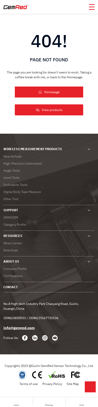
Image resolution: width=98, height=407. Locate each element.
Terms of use (28, 384)
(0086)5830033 (14, 318)
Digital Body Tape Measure (22, 192)
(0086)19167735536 (43, 318)
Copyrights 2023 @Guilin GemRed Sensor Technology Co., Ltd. (49, 366)
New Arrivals (12, 156)
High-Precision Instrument (22, 163)
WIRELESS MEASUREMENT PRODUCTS (32, 149)
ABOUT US (11, 261)
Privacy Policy (52, 384)
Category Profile (14, 224)
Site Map (73, 384)
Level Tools (11, 178)
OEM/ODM (10, 217)
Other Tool (10, 199)
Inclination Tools (15, 185)
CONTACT (10, 287)
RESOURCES (12, 235)
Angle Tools (11, 170)
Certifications (13, 276)
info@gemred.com (19, 328)
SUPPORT (10, 210)
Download (10, 250)
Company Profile (15, 269)
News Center (12, 243)
